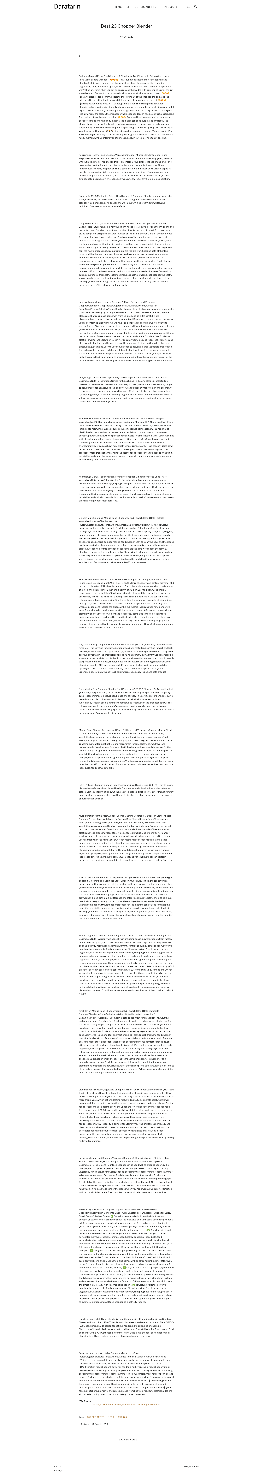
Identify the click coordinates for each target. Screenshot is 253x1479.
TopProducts (95, 1417)
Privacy (58, 1470)
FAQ (188, 7)
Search (57, 1466)
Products (171, 7)
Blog (118, 7)
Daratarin (194, 1466)
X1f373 (122, 1417)
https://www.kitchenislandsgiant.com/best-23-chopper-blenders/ (126, 1404)
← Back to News (126, 1439)
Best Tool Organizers (142, 7)
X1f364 (111, 1417)
